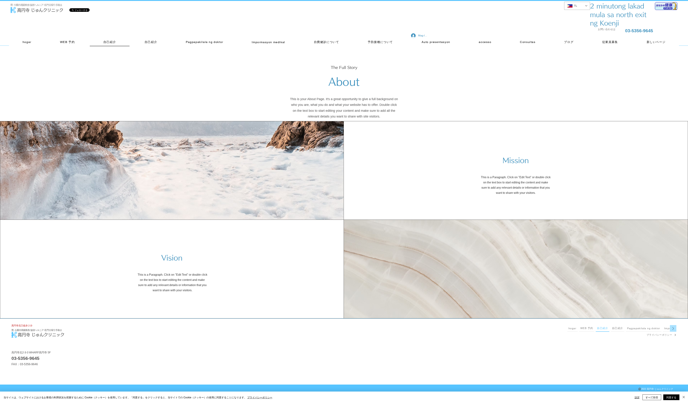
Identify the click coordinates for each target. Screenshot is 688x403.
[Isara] (684, 397)
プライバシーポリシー (259, 397)
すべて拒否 (652, 397)
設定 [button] (637, 397)
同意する (671, 397)
